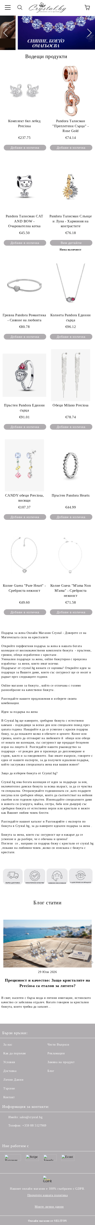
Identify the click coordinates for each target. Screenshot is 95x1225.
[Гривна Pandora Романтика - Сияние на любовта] (24, 285)
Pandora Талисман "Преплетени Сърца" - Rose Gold (70, 126)
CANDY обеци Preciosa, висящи (24, 498)
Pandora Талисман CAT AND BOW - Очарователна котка (24, 221)
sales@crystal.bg (31, 1117)
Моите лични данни (49, 1206)
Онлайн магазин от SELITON (47, 1220)
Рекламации (56, 1053)
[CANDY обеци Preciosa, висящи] (24, 465)
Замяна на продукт (61, 1062)
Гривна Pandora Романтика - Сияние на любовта (24, 317)
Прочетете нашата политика (47, 1195)
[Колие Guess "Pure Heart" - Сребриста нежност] (24, 555)
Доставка (9, 1071)
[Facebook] (7, 1134)
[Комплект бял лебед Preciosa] (24, 91)
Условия (9, 1062)
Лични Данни (13, 1079)
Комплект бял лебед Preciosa (24, 123)
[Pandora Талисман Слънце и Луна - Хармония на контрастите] (70, 186)
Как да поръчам (14, 1053)
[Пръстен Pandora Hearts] (70, 465)
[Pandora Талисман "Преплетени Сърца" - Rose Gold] (70, 91)
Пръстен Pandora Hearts (70, 495)
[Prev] (7, 33)
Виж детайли (71, 243)
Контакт (9, 1097)
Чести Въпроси (58, 1044)
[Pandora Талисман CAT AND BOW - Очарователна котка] (24, 186)
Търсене (9, 1088)
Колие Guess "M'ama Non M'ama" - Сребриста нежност (70, 590)
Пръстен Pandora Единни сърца (24, 407)
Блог (51, 1071)
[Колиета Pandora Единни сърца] (70, 285)
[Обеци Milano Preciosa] (70, 375)
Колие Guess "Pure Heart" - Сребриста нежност (24, 588)
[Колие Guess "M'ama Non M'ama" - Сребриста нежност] (70, 555)
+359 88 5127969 (34, 1125)
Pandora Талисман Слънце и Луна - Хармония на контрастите (70, 221)
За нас (7, 1044)
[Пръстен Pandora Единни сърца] (24, 375)
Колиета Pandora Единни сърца (70, 317)
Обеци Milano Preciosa (71, 405)
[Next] (87, 33)
